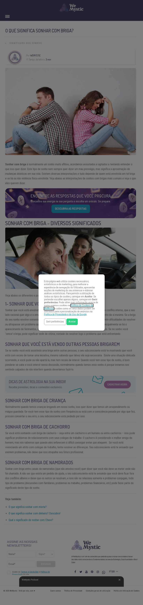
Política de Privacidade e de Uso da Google (65, 314)
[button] (55, 322)
